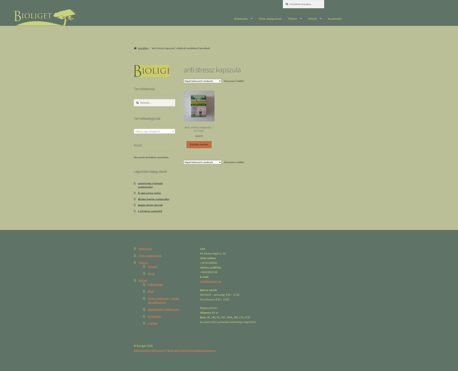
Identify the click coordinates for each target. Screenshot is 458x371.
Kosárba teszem (199, 144)
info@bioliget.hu (210, 281)
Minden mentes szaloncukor (153, 199)
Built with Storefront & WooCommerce (191, 350)
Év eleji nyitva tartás (149, 193)
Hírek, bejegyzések (270, 18)
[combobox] (154, 131)
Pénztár (153, 266)
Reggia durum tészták (150, 205)
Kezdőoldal (335, 18)
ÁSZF (151, 291)
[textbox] (154, 131)
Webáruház (241, 18)
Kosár (151, 273)
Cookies (152, 323)
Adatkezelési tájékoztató (163, 309)
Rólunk (312, 18)
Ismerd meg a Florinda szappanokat (150, 185)
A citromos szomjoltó (150, 211)
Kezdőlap (143, 48)
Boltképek (154, 316)
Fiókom (292, 18)
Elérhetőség (155, 284)
